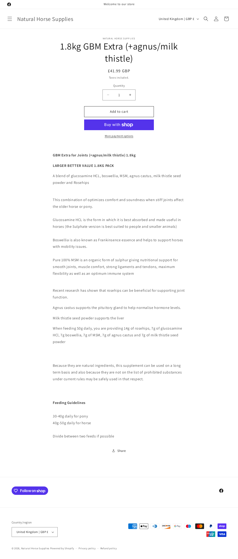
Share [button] (121, 451)
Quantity (119, 86)
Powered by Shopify (62, 548)
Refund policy (108, 548)
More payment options (119, 136)
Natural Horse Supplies (35, 548)
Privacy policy (87, 548)
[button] (10, 19)
